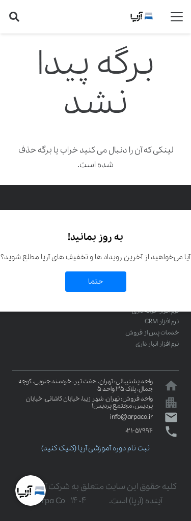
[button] (176, 17)
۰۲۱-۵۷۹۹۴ (139, 430)
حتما (95, 282)
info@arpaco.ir (131, 417)
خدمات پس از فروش (152, 332)
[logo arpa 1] (141, 17)
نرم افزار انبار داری (157, 344)
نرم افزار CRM (162, 321)
